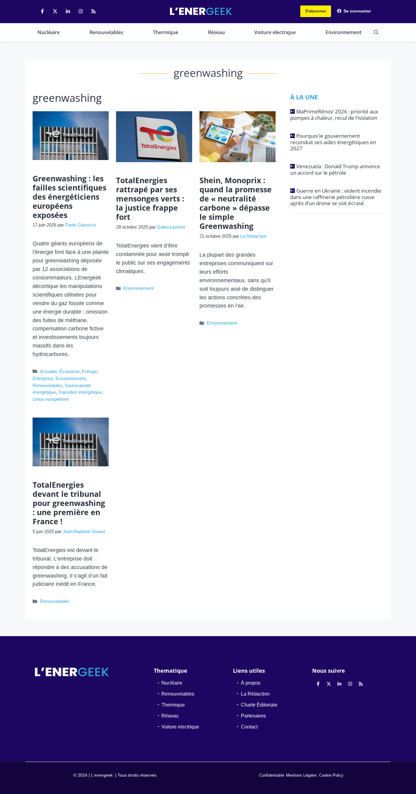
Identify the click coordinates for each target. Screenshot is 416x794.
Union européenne (51, 399)
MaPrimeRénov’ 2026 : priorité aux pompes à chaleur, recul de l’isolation (334, 114)
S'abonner (315, 11)
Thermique (165, 32)
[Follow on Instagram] (81, 11)
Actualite (48, 371)
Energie (89, 371)
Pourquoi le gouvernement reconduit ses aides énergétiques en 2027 (333, 142)
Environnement (343, 32)
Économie (69, 371)
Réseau (216, 32)
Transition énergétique (80, 392)
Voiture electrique (275, 32)
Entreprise (43, 378)
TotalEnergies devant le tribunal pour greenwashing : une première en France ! (69, 502)
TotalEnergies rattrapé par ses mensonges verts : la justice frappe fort (150, 198)
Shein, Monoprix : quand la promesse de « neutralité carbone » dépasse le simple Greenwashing (235, 203)
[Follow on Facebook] (42, 11)
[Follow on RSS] (93, 11)
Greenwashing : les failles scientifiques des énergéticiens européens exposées (69, 196)
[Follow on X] (55, 11)
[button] (376, 32)
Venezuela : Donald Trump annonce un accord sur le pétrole (335, 169)
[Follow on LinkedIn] (68, 11)
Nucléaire (48, 32)
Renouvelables (106, 32)
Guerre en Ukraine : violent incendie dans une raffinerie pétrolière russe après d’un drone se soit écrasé (335, 197)
